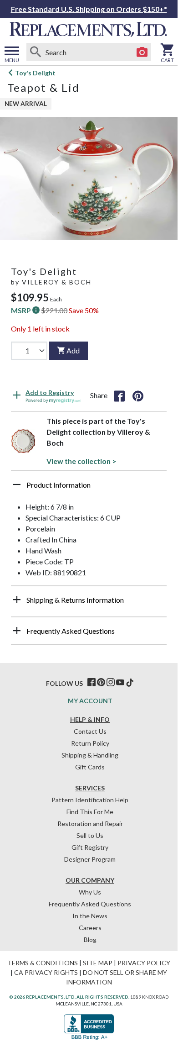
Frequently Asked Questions (90, 904)
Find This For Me (89, 812)
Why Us (90, 892)
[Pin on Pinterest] (138, 395)
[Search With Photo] (142, 52)
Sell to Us (89, 835)
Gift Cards (90, 767)
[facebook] (91, 683)
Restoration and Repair (90, 823)
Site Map (97, 963)
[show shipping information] (17, 599)
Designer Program (90, 859)
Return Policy (90, 743)
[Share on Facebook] (119, 395)
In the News (89, 916)
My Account (90, 701)
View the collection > (81, 461)
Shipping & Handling (89, 755)
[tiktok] (130, 683)
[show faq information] (17, 631)
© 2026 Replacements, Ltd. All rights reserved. (69, 997)
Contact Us (90, 731)
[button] (89, 488)
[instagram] (111, 683)
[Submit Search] (35, 52)
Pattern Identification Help (89, 800)
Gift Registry (89, 847)
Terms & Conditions (42, 963)
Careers (90, 927)
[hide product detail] (17, 484)
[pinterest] (101, 683)
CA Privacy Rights (46, 972)
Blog (90, 939)
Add (73, 350)
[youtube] (120, 683)
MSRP (21, 310)
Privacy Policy (143, 963)
